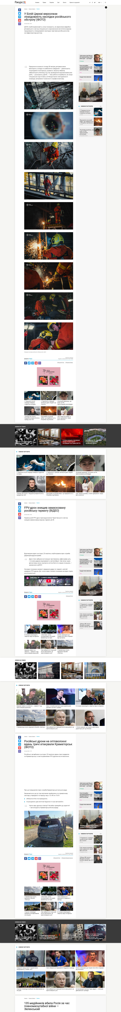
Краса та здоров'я (75, 2)
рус (101, 2)
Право (44, 2)
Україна (52, 2)
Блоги (64, 2)
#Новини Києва (69, 362)
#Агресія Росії (60, 362)
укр (99, 2)
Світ (58, 2)
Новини (37, 2)
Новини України (32, 502)
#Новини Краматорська (67, 858)
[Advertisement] (48, 49)
